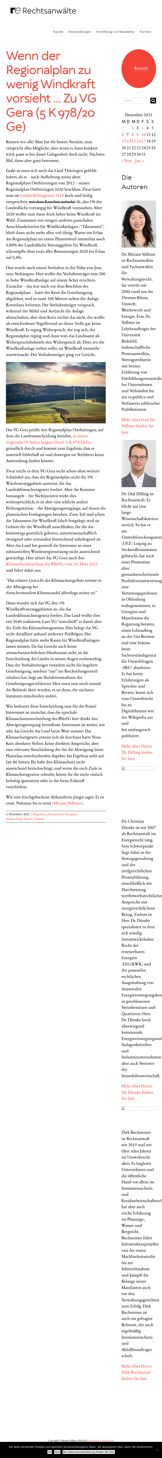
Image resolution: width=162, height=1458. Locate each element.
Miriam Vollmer (67, 804)
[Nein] (157, 1450)
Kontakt (141, 69)
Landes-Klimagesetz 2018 (42, 196)
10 (143, 135)
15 (134, 141)
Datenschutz (108, 1441)
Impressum (94, 1441)
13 (124, 141)
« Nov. (127, 161)
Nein (57, 1451)
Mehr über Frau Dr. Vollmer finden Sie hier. (138, 426)
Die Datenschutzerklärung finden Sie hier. (89, 1451)
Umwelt (38, 819)
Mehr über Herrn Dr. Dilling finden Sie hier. (137, 753)
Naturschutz (14, 819)
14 (129, 141)
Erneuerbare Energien (62, 814)
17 (143, 141)
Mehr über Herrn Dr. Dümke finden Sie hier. (137, 1092)
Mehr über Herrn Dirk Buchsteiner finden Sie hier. (137, 1373)
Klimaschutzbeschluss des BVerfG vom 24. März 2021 (52, 564)
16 (139, 141)
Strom (28, 819)
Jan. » (139, 161)
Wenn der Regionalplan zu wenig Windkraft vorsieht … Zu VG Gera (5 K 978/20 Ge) (51, 92)
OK (50, 1451)
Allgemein (39, 814)
